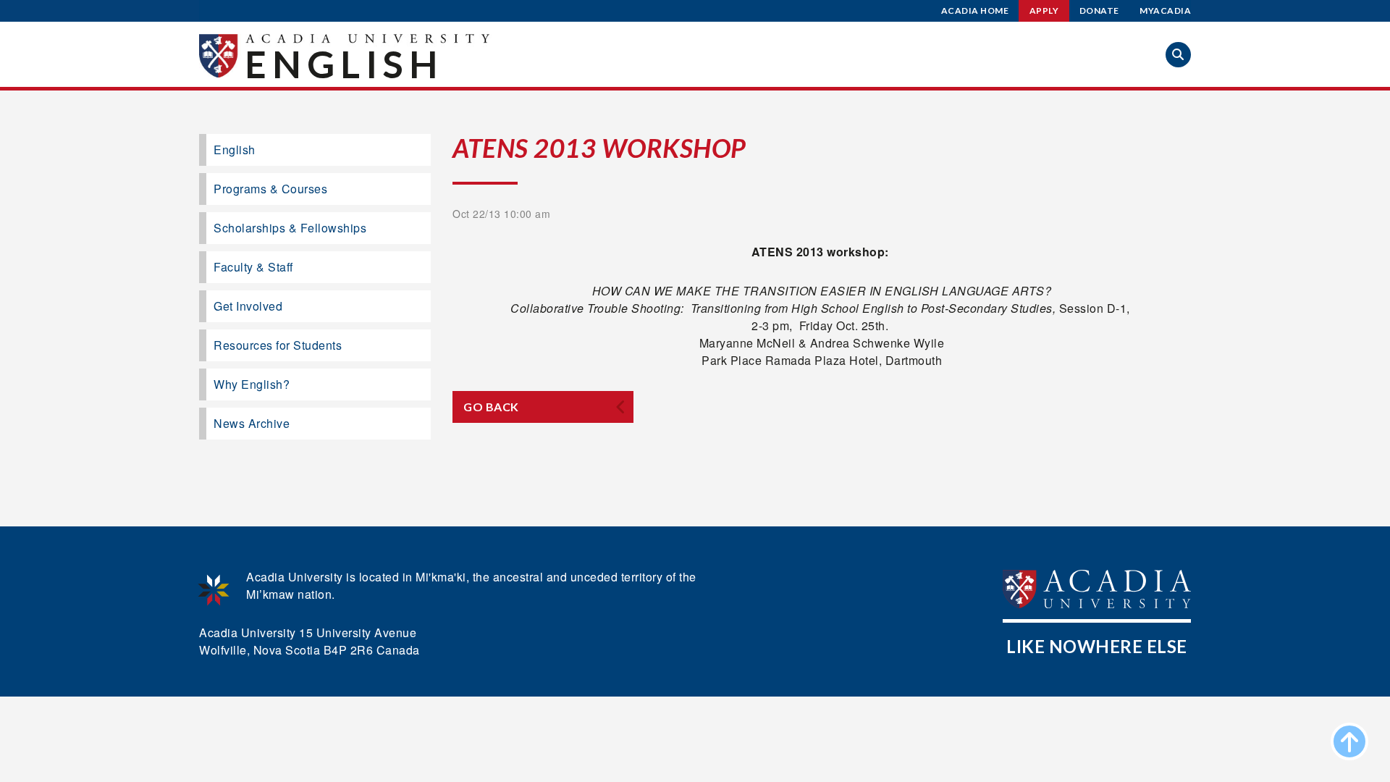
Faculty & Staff (253, 266)
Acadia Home (975, 10)
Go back (491, 406)
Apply (1044, 10)
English (344, 63)
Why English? (252, 384)
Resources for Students (278, 345)
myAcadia (1165, 10)
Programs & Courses (270, 188)
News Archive (252, 423)
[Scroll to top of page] (1349, 741)
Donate (1099, 10)
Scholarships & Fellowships (290, 227)
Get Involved (248, 306)
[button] (1178, 54)
